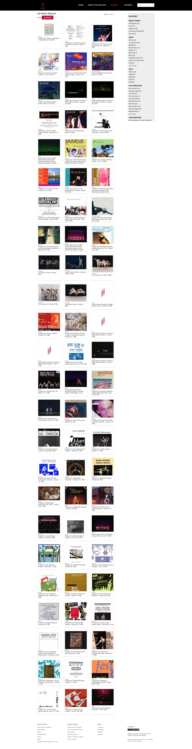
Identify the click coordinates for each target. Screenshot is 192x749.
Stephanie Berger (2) (135, 91)
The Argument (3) (134, 42)
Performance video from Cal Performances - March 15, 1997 (48, 419)
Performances (41, 734)
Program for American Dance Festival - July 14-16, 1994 (74, 536)
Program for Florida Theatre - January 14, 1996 (101, 450)
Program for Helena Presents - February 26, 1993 (48, 623)
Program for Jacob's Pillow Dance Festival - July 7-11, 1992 (48, 710)
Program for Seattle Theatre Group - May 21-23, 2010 (47, 102)
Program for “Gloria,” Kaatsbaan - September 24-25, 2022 (48, 39)
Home (80, 5)
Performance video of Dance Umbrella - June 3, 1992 (101, 708)
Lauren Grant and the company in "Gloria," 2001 (76, 273)
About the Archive (97, 5)
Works (39, 732)
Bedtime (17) (133, 50)
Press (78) (132, 26)
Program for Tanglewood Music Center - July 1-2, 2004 (102, 160)
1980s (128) (132, 72)
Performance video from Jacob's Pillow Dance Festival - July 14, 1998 (102, 362)
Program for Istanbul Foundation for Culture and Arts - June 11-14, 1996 (102, 421)
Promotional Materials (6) (136, 31)
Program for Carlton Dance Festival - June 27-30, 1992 (74, 710)
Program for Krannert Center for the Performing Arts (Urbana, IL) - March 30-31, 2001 (49, 248)
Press (39, 739)
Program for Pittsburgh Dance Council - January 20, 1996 (48, 450)
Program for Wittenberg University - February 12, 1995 (74, 479)
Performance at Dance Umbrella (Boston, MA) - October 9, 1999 (102, 305)
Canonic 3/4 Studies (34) (136, 60)
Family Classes (72, 739)
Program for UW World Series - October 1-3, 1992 (75, 681)
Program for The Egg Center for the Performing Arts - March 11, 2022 (75, 44)
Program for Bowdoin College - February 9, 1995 (102, 479)
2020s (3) (131, 82)
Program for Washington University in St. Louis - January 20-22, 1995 (48, 504)
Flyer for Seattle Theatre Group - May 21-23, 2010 (102, 73)
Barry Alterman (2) (134, 88)
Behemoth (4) (133, 52)
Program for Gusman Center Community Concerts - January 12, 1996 (48, 479)
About (39, 736)
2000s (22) (132, 77)
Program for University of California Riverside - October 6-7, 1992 (102, 653)
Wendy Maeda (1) (134, 111)
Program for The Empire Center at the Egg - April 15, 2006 (102, 131)
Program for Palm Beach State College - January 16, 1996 (75, 450)
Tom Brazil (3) (133, 93)
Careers (100, 734)
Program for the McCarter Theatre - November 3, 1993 (47, 565)
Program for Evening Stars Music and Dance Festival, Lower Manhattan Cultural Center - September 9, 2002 (102, 191)
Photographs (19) (134, 23)
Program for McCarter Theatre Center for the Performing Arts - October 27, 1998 (75, 334)
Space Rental (71, 732)
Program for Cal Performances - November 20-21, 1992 (75, 652)
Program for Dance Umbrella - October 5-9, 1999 (48, 334)
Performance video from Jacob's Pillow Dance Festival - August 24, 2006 (102, 101)
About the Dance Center (74, 729)
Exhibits (128, 5)
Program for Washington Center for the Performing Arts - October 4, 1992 (49, 682)
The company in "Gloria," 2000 (101, 275)
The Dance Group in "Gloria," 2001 (47, 273)
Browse (114, 5)
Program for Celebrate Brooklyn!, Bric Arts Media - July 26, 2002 (49, 218)
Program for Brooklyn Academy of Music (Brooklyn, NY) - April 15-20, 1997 (102, 392)
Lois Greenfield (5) (134, 98)
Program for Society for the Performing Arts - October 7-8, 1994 (102, 508)
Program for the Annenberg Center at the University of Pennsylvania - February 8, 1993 (48, 653)
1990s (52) (132, 74)
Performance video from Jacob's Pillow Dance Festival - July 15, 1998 (49, 363)
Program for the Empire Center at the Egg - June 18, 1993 (103, 565)
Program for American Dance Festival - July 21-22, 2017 (47, 73)
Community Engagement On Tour (47, 741)
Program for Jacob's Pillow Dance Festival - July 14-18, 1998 (75, 363)
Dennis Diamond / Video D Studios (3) (140, 120)
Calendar (100, 727)
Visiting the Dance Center (75, 736)
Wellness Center (72, 734)
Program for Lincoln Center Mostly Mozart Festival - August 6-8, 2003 (75, 190)
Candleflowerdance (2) (136, 58)
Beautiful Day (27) (134, 47)
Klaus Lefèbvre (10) (135, 106)
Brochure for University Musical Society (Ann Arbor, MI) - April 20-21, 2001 (102, 219)
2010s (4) (131, 79)
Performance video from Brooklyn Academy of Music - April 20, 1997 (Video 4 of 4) (74, 391)
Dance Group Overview (44, 727)
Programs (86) (133, 28)
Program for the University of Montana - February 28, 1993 (101, 594)
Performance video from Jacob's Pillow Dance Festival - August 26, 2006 (75, 101)
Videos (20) (132, 33)
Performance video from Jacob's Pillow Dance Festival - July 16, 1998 (102, 334)
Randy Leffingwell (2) (135, 109)
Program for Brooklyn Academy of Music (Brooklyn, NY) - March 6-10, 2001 (102, 248)
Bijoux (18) (132, 55)
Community (101, 729)
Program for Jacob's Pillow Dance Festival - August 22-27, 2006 (48, 132)
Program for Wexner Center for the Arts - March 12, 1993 (75, 594)
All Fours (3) (132, 40)
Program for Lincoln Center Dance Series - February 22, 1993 (103, 623)
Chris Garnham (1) (134, 96)
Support (100, 732)
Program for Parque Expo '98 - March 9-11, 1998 (48, 392)
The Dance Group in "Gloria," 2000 (74, 305)
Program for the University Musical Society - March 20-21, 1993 (48, 595)
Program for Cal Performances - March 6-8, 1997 (75, 421)
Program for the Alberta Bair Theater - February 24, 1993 (74, 623)
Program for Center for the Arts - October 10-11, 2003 (48, 189)
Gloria (47, 17)
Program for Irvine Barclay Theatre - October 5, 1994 (46, 536)
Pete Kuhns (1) (133, 103)
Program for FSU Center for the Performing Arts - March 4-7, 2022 (102, 45)
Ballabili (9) (132, 45)
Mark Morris (41, 729)
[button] (153, 5)
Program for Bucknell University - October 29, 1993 (75, 565)
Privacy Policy (138, 741)
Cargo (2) (131, 63)
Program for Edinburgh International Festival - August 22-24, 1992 (101, 682)
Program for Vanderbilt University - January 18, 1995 (75, 508)
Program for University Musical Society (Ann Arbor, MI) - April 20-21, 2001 (75, 219)
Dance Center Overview (74, 727)
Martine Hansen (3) (134, 101)
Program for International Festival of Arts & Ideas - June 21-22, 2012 (76, 74)
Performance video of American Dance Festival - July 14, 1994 (102, 535)
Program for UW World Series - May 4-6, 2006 (75, 131)
